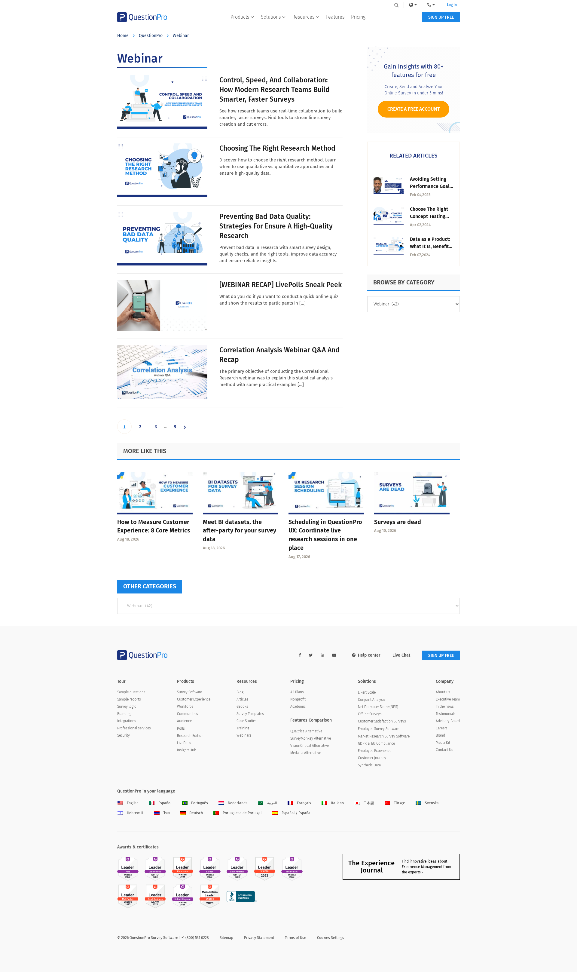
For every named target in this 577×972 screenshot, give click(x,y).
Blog (240, 692)
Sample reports (129, 699)
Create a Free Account (413, 109)
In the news (445, 706)
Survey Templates (250, 714)
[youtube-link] (334, 655)
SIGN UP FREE (441, 17)
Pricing (358, 17)
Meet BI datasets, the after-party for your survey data (239, 530)
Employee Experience (374, 751)
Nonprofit (298, 699)
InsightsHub (186, 750)
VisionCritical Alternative (309, 746)
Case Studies (247, 721)
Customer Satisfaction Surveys (382, 721)
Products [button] (239, 17)
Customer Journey (372, 758)
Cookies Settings (330, 938)
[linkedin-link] (322, 655)
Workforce (185, 706)
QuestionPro (151, 35)
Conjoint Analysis (372, 700)
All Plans (297, 692)
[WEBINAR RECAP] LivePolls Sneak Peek (280, 285)
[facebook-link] (300, 655)
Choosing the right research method (277, 148)
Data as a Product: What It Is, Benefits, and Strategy (431, 246)
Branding (124, 714)
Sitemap (226, 938)
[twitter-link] (311, 655)
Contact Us (444, 750)
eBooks (242, 706)
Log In (452, 5)
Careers (441, 728)
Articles (242, 699)
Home (123, 35)
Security (123, 735)
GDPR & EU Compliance (376, 743)
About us (443, 692)
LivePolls (184, 743)
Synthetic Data (369, 765)
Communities (187, 714)
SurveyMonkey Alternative (310, 738)
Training (243, 728)
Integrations (126, 721)
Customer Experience (193, 699)
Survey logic (126, 706)
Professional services (134, 728)
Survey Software (189, 692)
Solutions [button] (271, 17)
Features (335, 17)
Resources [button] (303, 17)
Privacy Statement (259, 938)
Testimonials (446, 714)
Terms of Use (295, 938)
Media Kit (443, 742)
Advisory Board (448, 721)
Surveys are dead (397, 522)
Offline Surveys (370, 714)
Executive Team (448, 699)
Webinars (244, 735)
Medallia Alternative (305, 753)
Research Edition (190, 736)
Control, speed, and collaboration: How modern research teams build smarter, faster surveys (274, 89)
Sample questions (131, 692)
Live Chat (401, 655)
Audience (184, 721)
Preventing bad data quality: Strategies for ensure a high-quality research (276, 226)
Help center (369, 655)
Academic (298, 706)
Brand (440, 735)
